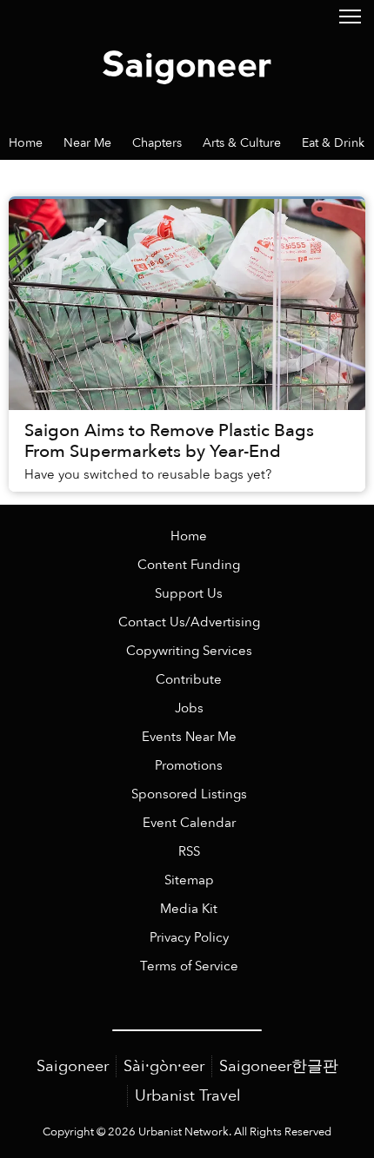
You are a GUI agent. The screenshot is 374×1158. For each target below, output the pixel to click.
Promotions (189, 766)
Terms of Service (189, 966)
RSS (189, 852)
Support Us (189, 594)
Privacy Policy (189, 938)
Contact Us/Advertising (189, 622)
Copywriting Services (189, 651)
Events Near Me (189, 737)
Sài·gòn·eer (164, 1066)
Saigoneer (73, 1066)
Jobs (189, 708)
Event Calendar (189, 823)
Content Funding (188, 565)
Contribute (189, 680)
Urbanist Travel (188, 1096)
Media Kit (188, 909)
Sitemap (189, 880)
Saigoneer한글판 (278, 1066)
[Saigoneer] (187, 62)
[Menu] (350, 15)
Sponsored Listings (189, 794)
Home (188, 536)
